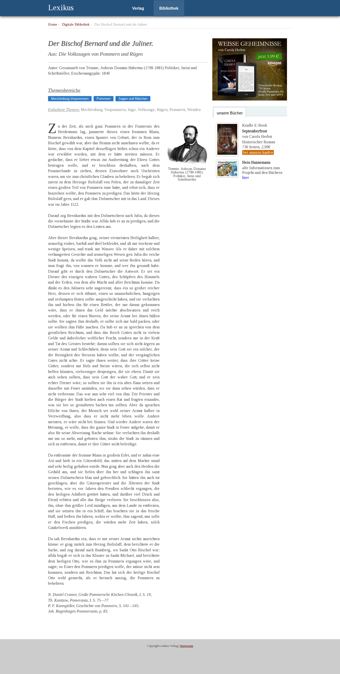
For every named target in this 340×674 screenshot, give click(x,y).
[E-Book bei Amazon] (249, 99)
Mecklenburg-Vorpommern (70, 99)
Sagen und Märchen (132, 99)
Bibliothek (168, 8)
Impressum (186, 646)
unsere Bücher (230, 113)
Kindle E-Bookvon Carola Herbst (257, 131)
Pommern (104, 99)
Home (52, 24)
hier (245, 177)
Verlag (138, 8)
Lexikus (61, 7)
